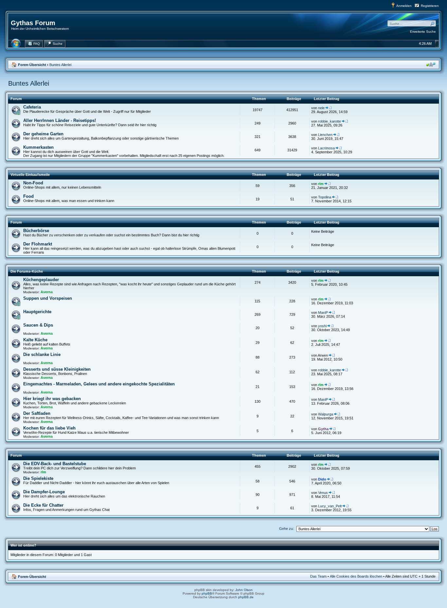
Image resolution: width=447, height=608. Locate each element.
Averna (47, 292)
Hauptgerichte (37, 311)
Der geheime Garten (43, 133)
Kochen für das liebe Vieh (49, 428)
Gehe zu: (286, 529)
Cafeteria (32, 107)
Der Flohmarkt (37, 244)
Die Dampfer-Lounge (44, 491)
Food (28, 196)
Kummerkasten (38, 147)
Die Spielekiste (38, 478)
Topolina (324, 197)
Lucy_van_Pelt (330, 506)
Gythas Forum (33, 22)
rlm (321, 184)
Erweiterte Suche (423, 31)
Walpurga (325, 414)
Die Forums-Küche (26, 271)
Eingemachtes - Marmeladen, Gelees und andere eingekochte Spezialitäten (99, 383)
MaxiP (323, 312)
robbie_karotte (329, 121)
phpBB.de (246, 597)
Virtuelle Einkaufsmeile (30, 175)
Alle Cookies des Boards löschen (356, 576)
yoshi (322, 326)
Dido (322, 479)
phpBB (207, 593)
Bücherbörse (36, 230)
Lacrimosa (326, 148)
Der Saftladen (36, 413)
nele (321, 108)
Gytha (323, 429)
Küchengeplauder (41, 279)
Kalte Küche (35, 339)
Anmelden (404, 6)
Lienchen (325, 135)
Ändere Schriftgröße (431, 64)
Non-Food (33, 182)
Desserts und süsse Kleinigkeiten (57, 369)
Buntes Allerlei (60, 65)
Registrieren (430, 6)
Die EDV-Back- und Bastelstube (54, 463)
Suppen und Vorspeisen (47, 298)
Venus (323, 493)
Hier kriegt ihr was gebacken (52, 398)
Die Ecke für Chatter (43, 505)
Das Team (318, 576)
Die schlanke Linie (42, 354)
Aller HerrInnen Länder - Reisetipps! (59, 120)
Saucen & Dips (38, 325)
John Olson (244, 590)
